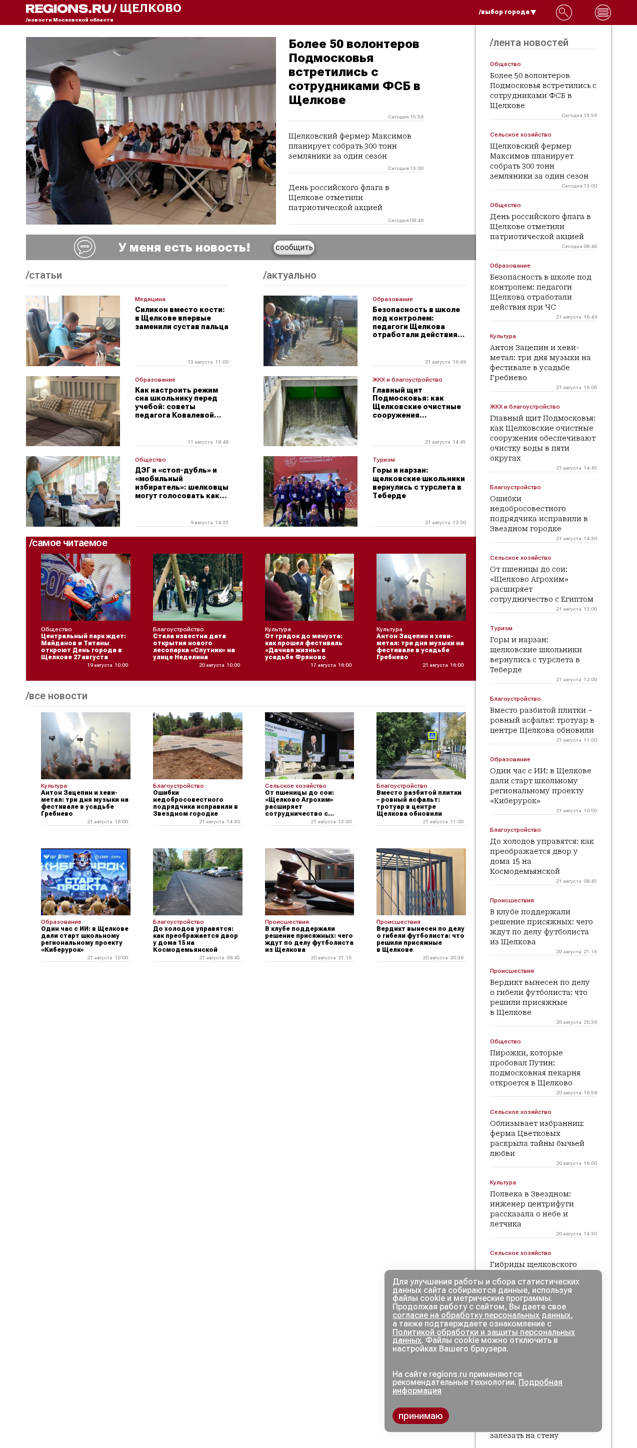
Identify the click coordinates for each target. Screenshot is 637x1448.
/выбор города (504, 12)
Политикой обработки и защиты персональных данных (483, 1336)
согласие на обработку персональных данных (481, 1315)
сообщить (294, 247)
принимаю (420, 1415)
